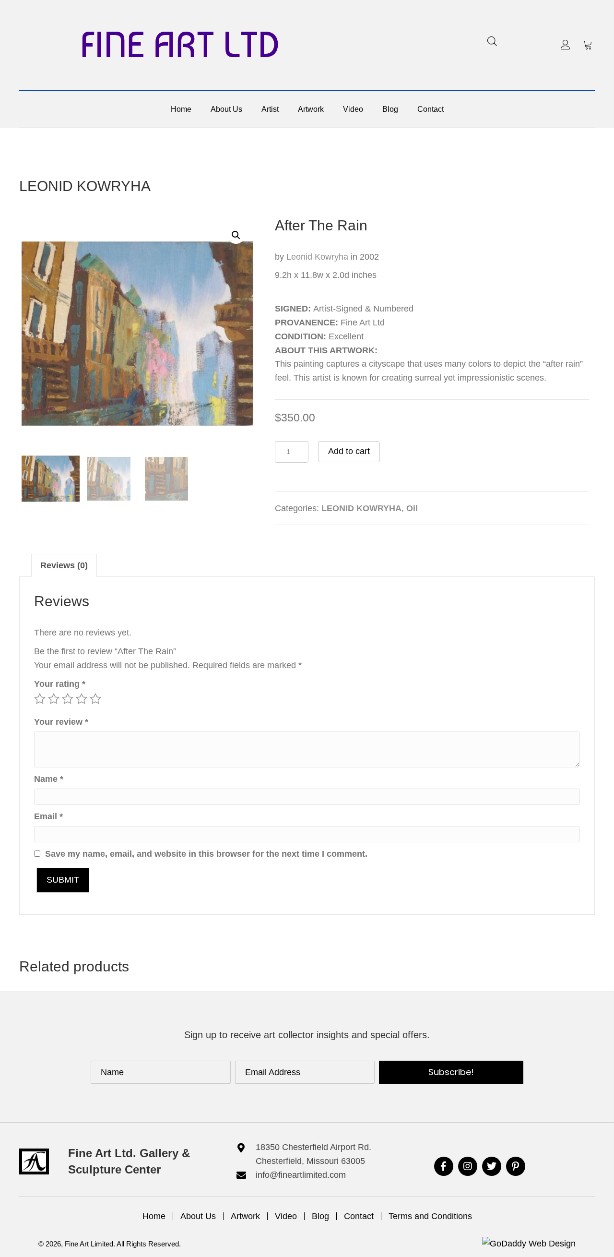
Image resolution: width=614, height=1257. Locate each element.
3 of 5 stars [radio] (67, 699)
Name (48, 779)
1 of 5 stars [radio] (40, 699)
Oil (412, 508)
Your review (61, 722)
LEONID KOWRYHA (85, 186)
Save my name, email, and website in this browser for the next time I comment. (206, 854)
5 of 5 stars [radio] (95, 699)
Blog (320, 1216)
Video (286, 1216)
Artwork (245, 1216)
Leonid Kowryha (318, 257)
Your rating (59, 684)
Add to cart (349, 451)
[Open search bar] (492, 41)
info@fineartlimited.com (301, 1175)
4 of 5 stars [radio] (81, 699)
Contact (359, 1216)
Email (48, 816)
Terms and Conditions (430, 1216)
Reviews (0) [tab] (64, 565)
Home (153, 1216)
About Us (198, 1216)
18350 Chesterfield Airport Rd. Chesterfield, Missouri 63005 (313, 1154)
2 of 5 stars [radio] (53, 699)
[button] (565, 44)
